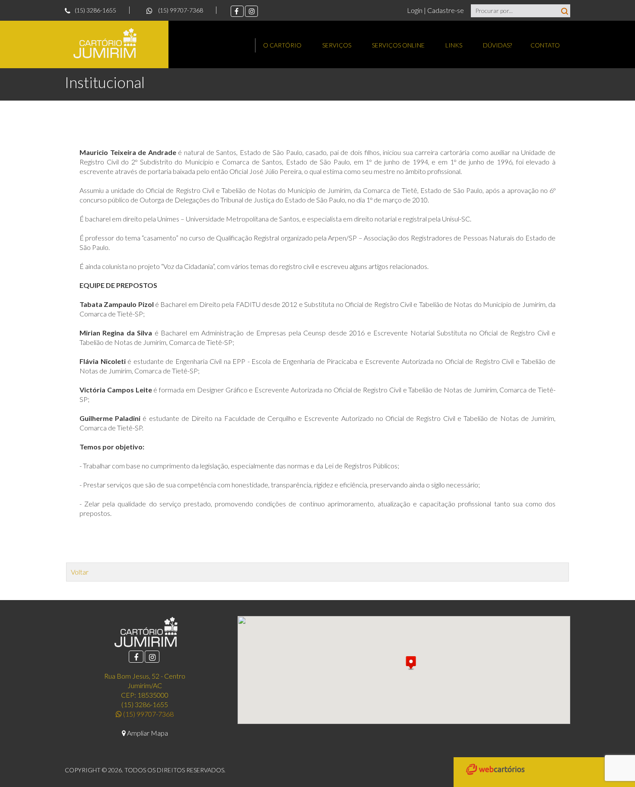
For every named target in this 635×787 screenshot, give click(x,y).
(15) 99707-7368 (180, 10)
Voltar (80, 572)
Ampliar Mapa (147, 733)
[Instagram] (251, 11)
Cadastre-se (445, 10)
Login (415, 10)
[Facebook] (237, 11)
